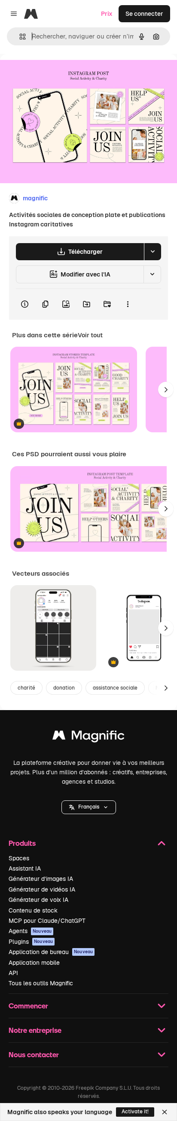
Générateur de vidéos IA (42, 889)
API (13, 973)
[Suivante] (166, 389)
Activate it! (135, 1111)
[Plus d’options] (127, 304)
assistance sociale (115, 687)
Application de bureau (51, 952)
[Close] (164, 1112)
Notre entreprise (35, 1030)
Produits (22, 843)
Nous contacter (34, 1054)
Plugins (31, 942)
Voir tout (90, 335)
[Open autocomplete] (19, 36)
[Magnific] (88, 737)
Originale (56, 73)
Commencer (28, 1005)
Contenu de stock (33, 910)
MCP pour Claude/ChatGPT (47, 921)
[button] (88, 807)
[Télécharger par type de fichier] (152, 251)
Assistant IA (25, 868)
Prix (107, 14)
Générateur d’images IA (41, 879)
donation (64, 687)
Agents (30, 931)
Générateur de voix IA (38, 900)
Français (88, 806)
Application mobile (34, 962)
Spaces (19, 858)
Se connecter (144, 14)
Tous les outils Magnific (41, 983)
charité (26, 687)
